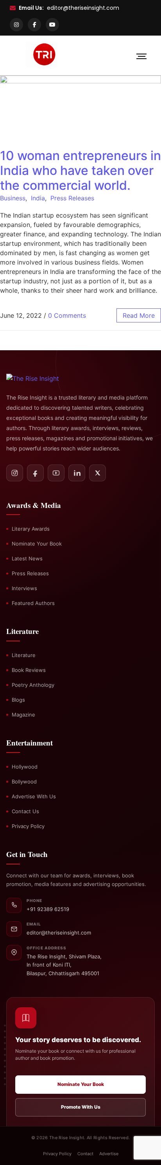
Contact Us (25, 811)
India (38, 198)
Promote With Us (80, 1107)
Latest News (27, 558)
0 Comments (67, 315)
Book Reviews (29, 670)
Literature (24, 655)
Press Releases (72, 198)
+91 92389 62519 (48, 909)
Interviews (24, 588)
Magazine (23, 714)
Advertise (108, 1153)
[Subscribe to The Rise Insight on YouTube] (56, 473)
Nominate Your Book (37, 543)
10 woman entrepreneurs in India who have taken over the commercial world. (80, 170)
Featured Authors (33, 603)
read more (139, 315)
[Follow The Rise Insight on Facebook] (35, 473)
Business (12, 198)
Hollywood (25, 766)
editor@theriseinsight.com (83, 8)
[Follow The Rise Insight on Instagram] (14, 473)
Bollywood (24, 781)
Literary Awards (31, 529)
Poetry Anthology (33, 685)
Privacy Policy (28, 826)
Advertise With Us (34, 796)
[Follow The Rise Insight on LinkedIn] (76, 473)
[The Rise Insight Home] (41, 378)
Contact (85, 1153)
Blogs (18, 700)
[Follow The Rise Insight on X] (97, 473)
